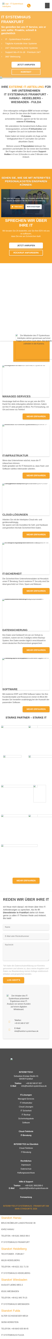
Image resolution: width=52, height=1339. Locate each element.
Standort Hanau (11, 1217)
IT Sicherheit (26, 1111)
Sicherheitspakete (26, 1119)
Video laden (18, 207)
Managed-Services (26, 1099)
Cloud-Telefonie (26, 1131)
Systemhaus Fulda (13, 1335)
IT (2, 1242)
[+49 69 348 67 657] (29, 5)
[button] (47, 5)
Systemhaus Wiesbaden (16, 1304)
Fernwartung (26, 1197)
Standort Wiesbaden (14, 1279)
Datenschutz (26, 1169)
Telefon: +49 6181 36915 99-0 (15, 1236)
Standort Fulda (10, 1310)
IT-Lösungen (26, 1095)
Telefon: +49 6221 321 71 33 (14, 1267)
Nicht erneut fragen (33, 207)
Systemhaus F (11, 1242)
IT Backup (26, 1115)
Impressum (26, 1165)
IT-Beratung (26, 1135)
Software (26, 1123)
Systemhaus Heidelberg (16, 1273)
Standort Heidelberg (14, 1248)
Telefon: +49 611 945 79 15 (14, 1298)
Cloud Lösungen (26, 1107)
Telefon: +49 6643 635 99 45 (14, 1329)
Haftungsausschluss (26, 1173)
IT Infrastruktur (26, 1103)
